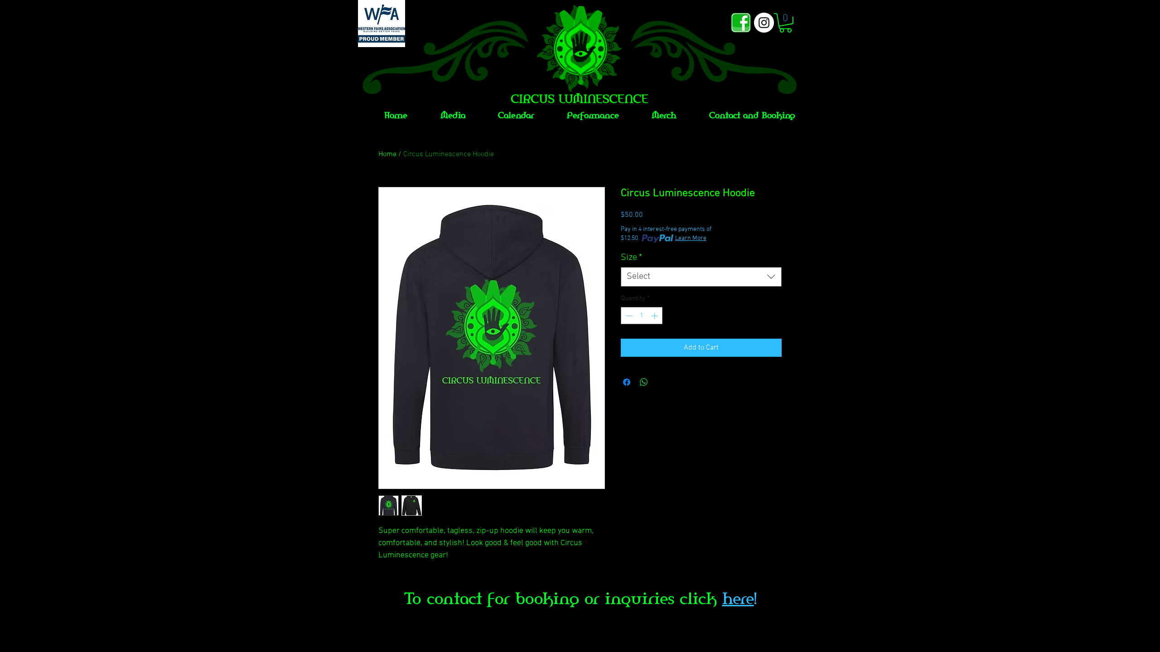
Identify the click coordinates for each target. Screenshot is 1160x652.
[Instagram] (764, 23)
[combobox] (701, 277)
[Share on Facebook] (626, 382)
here (738, 598)
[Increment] (655, 315)
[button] (785, 23)
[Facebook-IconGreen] (741, 23)
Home (387, 154)
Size (631, 257)
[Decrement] (628, 315)
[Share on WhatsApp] (643, 382)
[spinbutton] (641, 315)
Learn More (690, 238)
